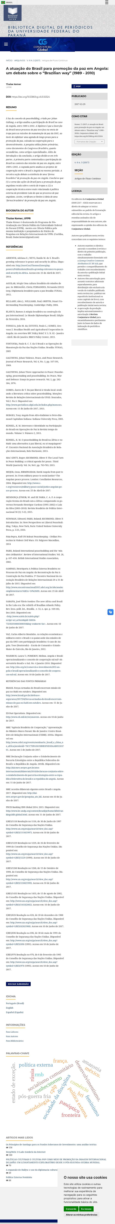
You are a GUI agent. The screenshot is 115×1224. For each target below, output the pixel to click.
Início (9, 60)
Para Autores (12, 1036)
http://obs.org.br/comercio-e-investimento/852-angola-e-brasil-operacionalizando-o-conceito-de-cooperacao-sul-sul (33, 671)
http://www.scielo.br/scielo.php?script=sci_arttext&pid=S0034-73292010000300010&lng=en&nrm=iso (25, 620)
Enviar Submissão (18, 984)
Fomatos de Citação (86, 141)
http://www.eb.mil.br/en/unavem (22, 717)
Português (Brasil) (15, 1003)
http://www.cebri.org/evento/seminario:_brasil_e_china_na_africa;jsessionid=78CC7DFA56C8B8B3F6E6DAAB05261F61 (35, 746)
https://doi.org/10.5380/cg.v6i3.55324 (31, 97)
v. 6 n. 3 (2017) (33, 60)
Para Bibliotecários (15, 1040)
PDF (78, 86)
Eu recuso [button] (86, 1209)
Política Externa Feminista (19, 1177)
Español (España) (14, 1012)
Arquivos (19, 60)
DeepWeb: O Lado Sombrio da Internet (26, 1152)
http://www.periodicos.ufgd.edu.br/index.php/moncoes (33, 404)
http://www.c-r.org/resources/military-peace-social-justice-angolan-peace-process (34, 487)
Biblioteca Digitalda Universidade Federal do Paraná (50, 31)
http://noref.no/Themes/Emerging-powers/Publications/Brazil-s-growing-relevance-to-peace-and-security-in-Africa (34, 269)
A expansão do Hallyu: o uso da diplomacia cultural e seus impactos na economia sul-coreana (53, 1169)
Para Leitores (12, 1032)
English (9, 1007)
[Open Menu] (6, 44)
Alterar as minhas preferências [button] (81, 1214)
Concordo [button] (71, 1209)
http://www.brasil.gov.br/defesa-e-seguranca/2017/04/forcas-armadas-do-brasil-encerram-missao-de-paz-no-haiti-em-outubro (34, 699)
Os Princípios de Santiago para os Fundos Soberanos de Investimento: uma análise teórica (51, 1144)
